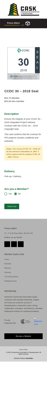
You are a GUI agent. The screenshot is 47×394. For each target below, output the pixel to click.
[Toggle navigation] (40, 23)
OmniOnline (29, 358)
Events (6, 259)
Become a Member (23, 336)
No (19, 194)
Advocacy (7, 272)
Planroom (7, 268)
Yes (10, 194)
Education (7, 264)
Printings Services (10, 281)
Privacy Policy (23, 349)
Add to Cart (11, 206)
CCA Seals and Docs (11, 277)
